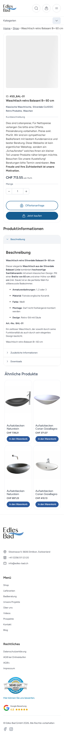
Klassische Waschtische (18, 106)
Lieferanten (9, 590)
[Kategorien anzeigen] (57, 20)
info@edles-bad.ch (18, 563)
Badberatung (10, 596)
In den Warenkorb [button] (18, 439)
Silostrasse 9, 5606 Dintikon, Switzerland (29, 551)
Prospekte (8, 618)
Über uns (8, 607)
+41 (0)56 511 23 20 (19, 557)
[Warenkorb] (46, 8)
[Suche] (36, 8)
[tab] (32, 239)
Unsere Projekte (11, 602)
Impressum (9, 668)
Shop (16, 28)
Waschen (28, 110)
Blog (5, 630)
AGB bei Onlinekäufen (14, 657)
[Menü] (57, 8)
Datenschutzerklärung (14, 651)
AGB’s (6, 662)
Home (7, 28)
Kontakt (7, 624)
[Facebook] (5, 729)
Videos (7, 613)
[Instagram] (11, 729)
